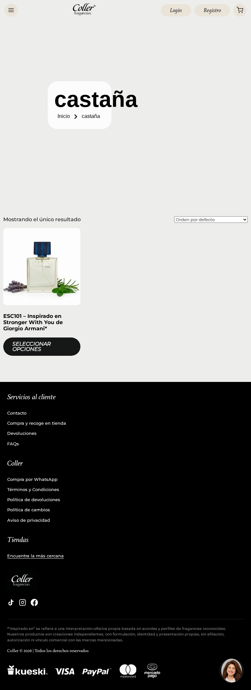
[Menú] (11, 10)
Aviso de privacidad (28, 520)
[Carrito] (239, 10)
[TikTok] (10, 602)
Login (176, 10)
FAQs (13, 443)
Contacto (16, 413)
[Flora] (231, 670)
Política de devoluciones (33, 499)
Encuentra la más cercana (35, 555)
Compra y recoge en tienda (36, 423)
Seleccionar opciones (31, 346)
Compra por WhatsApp (32, 479)
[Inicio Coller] (84, 9)
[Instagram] (22, 602)
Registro (212, 10)
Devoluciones (22, 433)
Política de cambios (28, 509)
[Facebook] (34, 602)
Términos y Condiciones (33, 489)
